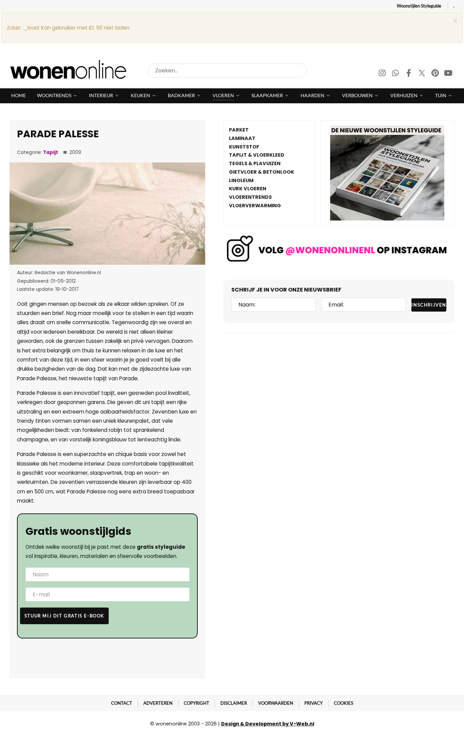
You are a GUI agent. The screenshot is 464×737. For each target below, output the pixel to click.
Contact (121, 703)
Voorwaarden (275, 703)
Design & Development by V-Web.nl (267, 723)
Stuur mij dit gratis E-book (64, 615)
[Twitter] (422, 73)
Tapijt (50, 152)
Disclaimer (233, 703)
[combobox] (227, 70)
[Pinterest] (435, 73)
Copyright (196, 703)
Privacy (313, 703)
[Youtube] (448, 73)
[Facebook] (409, 73)
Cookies (343, 703)
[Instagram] (382, 73)
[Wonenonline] (70, 69)
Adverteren (158, 703)
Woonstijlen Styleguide (419, 5)
